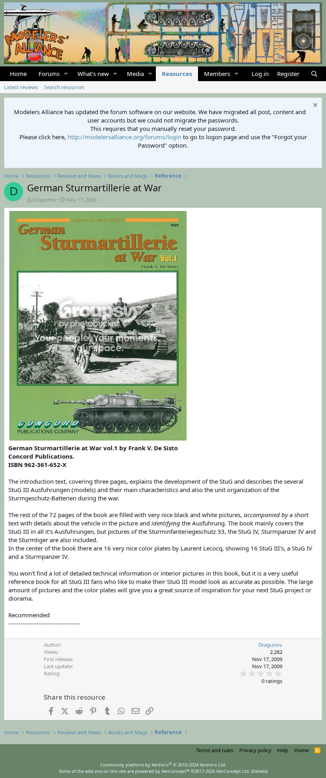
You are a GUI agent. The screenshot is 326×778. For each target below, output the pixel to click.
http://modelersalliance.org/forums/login (124, 137)
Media (135, 74)
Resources (177, 74)
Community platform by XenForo (163, 765)
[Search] (314, 73)
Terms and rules (214, 750)
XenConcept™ (175, 771)
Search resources (64, 87)
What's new (93, 74)
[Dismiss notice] (314, 106)
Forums (49, 74)
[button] (66, 73)
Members (217, 74)
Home (18, 74)
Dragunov (44, 199)
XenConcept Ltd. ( (234, 771)
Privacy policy (255, 750)
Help (282, 750)
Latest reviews (21, 87)
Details (259, 771)
